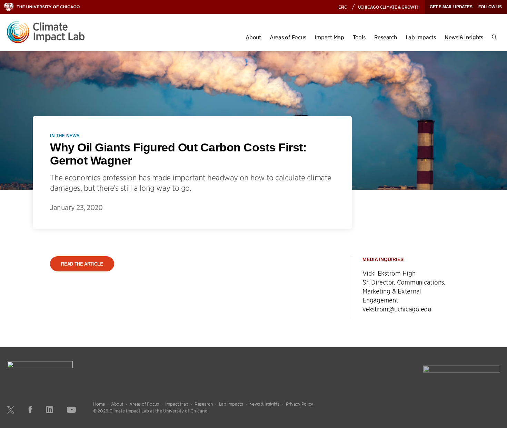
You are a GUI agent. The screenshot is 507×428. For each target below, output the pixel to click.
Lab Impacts (421, 37)
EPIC (342, 6)
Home (99, 404)
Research (385, 37)
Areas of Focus (288, 37)
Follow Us (490, 7)
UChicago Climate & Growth (388, 6)
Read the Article (82, 264)
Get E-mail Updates (451, 7)
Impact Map (329, 37)
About (253, 37)
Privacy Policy (300, 404)
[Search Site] (494, 37)
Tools (359, 37)
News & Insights (464, 37)
